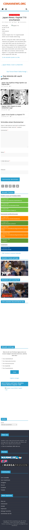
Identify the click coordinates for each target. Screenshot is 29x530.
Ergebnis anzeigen (14, 378)
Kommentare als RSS (6, 513)
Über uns (3, 501)
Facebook (3, 487)
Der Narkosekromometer (9, 361)
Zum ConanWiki (5, 477)
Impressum (3, 508)
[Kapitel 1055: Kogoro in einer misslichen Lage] (14, 90)
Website (3, 169)
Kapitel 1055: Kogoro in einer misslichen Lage (11, 107)
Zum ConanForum (5, 480)
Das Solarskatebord (8, 358)
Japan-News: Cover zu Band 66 (12, 65)
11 (11, 116)
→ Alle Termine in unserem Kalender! (11, 253)
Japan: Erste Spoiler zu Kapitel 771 (13, 115)
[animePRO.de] (4, 461)
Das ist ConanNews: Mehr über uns (11, 446)
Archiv (2, 422)
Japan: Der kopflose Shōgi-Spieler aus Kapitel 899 (14, 83)
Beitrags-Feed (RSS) (6, 511)
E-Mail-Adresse (5, 161)
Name (3, 152)
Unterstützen (4, 503)
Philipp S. (15, 22)
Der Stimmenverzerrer (8, 363)
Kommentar (4, 130)
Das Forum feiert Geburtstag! (17, 71)
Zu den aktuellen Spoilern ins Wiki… (11, 57)
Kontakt (3, 506)
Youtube (3, 490)
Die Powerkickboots (8, 368)
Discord (3, 485)
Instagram (3, 482)
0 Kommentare (22, 22)
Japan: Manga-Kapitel (14, 15)
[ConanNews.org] (2, 9)
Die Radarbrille (6, 366)
